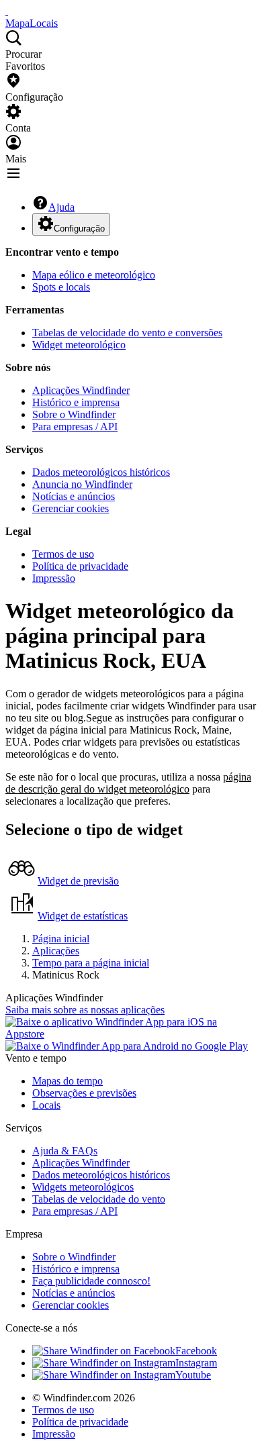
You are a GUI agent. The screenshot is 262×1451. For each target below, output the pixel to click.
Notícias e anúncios (73, 496)
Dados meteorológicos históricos (101, 472)
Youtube (193, 1375)
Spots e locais (61, 287)
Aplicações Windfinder (81, 390)
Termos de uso (63, 554)
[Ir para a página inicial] (6, 11)
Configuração (79, 228)
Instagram (196, 1362)
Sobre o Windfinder (74, 414)
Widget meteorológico (79, 344)
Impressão (53, 578)
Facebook (196, 1350)
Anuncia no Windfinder (82, 484)
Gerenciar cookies (70, 508)
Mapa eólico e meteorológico (93, 275)
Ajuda (61, 207)
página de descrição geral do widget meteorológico (128, 783)
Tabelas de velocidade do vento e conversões (127, 332)
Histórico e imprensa (76, 402)
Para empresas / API (75, 426)
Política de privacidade (80, 566)
